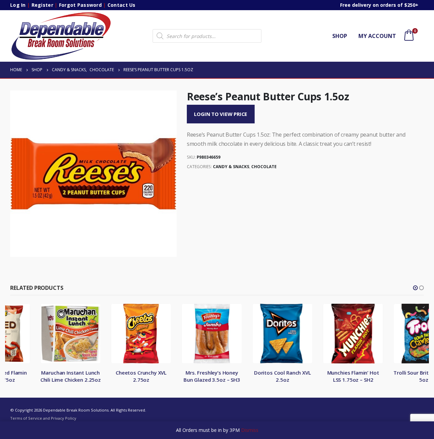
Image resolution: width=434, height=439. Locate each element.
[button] (415, 288)
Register (42, 5)
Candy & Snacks (231, 166)
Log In (18, 5)
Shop (339, 36)
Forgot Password (80, 5)
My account (377, 36)
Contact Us (121, 5)
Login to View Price (220, 114)
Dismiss (249, 430)
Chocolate (264, 166)
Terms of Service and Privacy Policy (43, 418)
